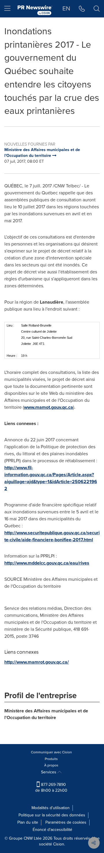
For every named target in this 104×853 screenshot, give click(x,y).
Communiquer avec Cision (51, 752)
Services (49, 772)
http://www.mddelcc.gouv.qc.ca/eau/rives (46, 563)
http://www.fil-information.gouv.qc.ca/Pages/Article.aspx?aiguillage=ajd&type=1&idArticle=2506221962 (50, 478)
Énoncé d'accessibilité (52, 830)
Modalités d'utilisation (50, 808)
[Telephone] (82, 8)
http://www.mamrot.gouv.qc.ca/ (36, 662)
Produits (51, 758)
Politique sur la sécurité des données (51, 815)
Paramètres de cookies (65, 822)
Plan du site (27, 822)
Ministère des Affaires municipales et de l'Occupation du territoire (46, 714)
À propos (51, 765)
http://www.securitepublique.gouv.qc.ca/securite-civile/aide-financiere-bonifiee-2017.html (52, 536)
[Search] (96, 8)
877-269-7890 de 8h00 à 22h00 (51, 787)
